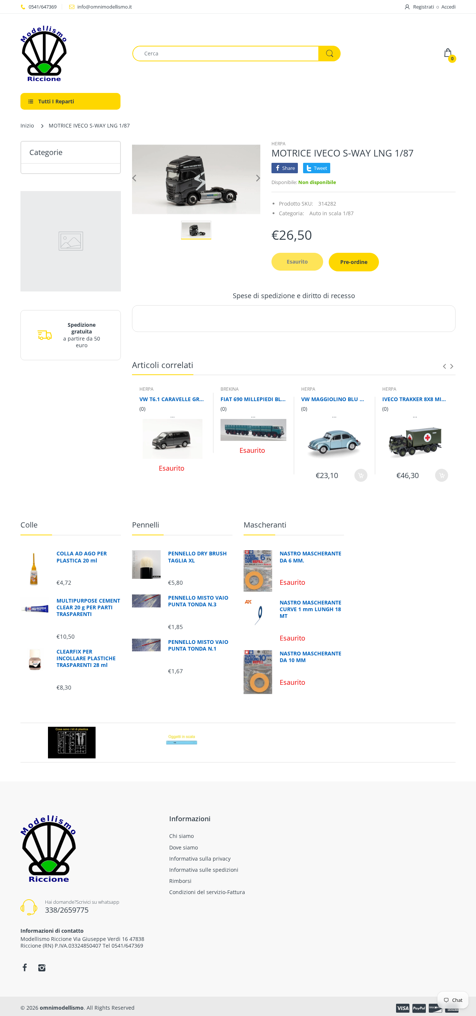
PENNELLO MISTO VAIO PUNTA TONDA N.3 (198, 601)
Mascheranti (265, 525)
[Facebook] (24, 968)
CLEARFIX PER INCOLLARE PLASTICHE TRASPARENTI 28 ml (86, 658)
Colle (29, 525)
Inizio (27, 125)
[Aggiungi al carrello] (360, 475)
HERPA (278, 144)
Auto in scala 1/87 (331, 213)
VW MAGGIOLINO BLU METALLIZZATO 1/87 (334, 399)
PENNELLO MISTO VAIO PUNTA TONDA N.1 (198, 645)
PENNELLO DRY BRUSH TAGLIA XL (197, 557)
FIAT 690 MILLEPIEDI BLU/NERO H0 (254, 399)
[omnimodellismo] (70, 53)
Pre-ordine (353, 261)
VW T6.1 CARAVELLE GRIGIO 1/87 (172, 399)
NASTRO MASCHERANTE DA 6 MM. (310, 557)
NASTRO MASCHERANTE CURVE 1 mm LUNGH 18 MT (310, 609)
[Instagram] (42, 968)
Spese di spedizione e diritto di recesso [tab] (294, 295)
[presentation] (444, 366)
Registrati (423, 6)
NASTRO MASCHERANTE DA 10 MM (310, 657)
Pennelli (145, 525)
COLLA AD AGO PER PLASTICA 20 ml (82, 557)
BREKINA (230, 389)
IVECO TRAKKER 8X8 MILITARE (415, 399)
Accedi (448, 6)
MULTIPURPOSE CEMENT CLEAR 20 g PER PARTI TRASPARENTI (88, 607)
